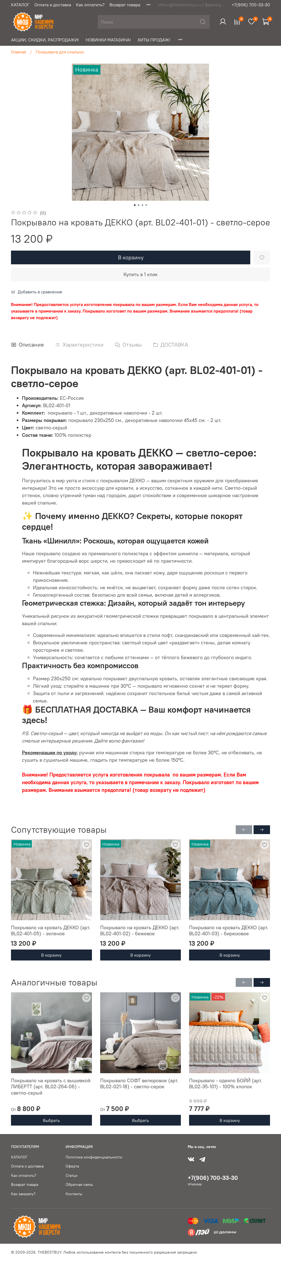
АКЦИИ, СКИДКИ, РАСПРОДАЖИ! (45, 39)
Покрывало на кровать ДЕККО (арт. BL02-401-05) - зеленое (50, 930)
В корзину (51, 955)
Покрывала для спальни (60, 52)
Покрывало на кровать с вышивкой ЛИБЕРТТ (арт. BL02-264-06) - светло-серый (50, 1086)
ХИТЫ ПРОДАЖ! (153, 39)
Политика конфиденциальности (94, 1157)
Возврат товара (124, 4)
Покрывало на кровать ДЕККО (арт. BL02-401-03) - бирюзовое (228, 930)
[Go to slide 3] (142, 205)
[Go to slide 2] (138, 205)
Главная (18, 52)
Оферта (72, 1166)
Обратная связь (79, 1184)
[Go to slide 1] (135, 205)
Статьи (71, 1175)
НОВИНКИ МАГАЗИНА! (108, 39)
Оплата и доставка (52, 4)
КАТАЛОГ (20, 4)
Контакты (74, 1193)
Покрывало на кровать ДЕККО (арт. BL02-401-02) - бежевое (139, 930)
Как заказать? (23, 1193)
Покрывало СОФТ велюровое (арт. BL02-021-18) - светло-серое (139, 1083)
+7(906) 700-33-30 (251, 4)
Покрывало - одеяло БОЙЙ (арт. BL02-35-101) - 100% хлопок (225, 1083)
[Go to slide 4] (146, 205)
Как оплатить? (90, 4)
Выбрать (51, 1120)
